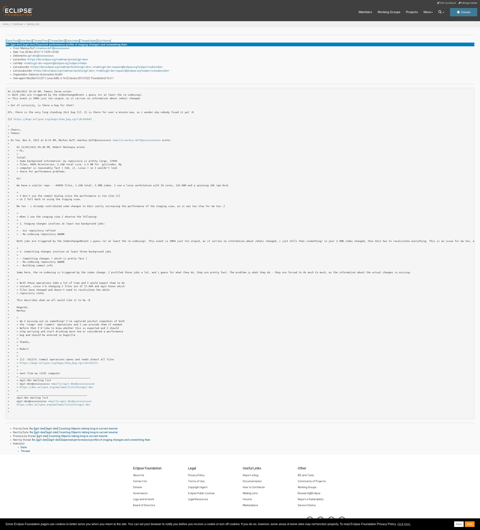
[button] (441, 12)
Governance (140, 493)
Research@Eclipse (309, 493)
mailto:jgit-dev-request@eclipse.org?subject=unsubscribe (133, 70)
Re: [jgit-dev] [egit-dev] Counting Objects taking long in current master (73, 428)
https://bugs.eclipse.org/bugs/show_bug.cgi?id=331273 (59, 363)
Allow (469, 524)
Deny (459, 524)
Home (6, 24)
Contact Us (140, 481)
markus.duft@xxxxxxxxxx (53, 48)
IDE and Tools (306, 475)
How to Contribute (254, 487)
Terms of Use (196, 481)
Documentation (252, 481)
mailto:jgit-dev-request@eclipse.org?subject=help (55, 63)
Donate (465, 12)
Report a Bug (250, 475)
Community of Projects (312, 481)
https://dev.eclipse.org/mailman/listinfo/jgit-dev (61, 66)
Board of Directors (144, 505)
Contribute (18, 24)
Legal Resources (198, 499)
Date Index (72, 40)
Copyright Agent (198, 487)
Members (365, 12)
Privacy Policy (196, 475)
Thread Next (57, 40)
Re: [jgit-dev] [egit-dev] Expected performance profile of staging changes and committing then (91, 439)
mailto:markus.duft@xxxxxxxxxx (136, 140)
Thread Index (88, 40)
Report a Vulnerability (310, 499)
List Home (104, 40)
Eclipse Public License (201, 493)
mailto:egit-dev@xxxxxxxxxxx (73, 383)
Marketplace (250, 505)
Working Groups (389, 12)
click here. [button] (404, 524)
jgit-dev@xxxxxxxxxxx (41, 55)
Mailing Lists (33, 24)
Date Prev (12, 40)
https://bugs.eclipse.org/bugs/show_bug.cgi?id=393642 (53, 119)
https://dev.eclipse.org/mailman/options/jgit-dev (63, 70)
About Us (138, 475)
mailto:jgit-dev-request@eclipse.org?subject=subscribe (127, 66)
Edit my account (448, 3)
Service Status (307, 505)
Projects (412, 12)
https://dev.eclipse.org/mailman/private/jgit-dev (57, 59)
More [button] (427, 12)
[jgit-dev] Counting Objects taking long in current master (72, 436)
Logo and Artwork (143, 499)
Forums (247, 499)
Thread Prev (40, 40)
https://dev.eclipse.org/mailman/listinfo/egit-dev (56, 387)
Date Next (26, 40)
